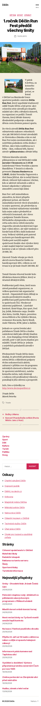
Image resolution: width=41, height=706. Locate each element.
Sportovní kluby (10, 567)
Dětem (13, 15)
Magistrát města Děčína (16, 502)
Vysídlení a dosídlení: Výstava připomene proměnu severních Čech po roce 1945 (20, 666)
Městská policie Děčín (15, 507)
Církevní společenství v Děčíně (17, 550)
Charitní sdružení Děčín (15, 480)
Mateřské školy (9, 553)
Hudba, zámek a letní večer (15, 688)
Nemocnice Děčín (13, 513)
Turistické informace (12, 571)
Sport (20, 15)
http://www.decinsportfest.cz (16, 388)
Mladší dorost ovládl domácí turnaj (19, 609)
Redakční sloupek (11, 557)
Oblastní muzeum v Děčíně (17, 518)
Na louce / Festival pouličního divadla (20, 629)
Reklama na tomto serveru (15, 560)
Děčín (5, 5)
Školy (5, 564)
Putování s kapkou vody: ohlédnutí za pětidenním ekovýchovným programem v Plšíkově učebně (20, 598)
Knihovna (9, 497)
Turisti (5, 449)
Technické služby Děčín (15, 523)
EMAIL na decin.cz (13, 491)
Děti (4, 442)
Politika (5, 452)
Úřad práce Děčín (13, 529)
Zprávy (27, 15)
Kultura (5, 446)
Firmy (5, 455)
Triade (8, 403)
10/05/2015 (22, 36)
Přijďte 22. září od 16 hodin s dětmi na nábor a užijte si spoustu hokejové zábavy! (20, 640)
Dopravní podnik (12, 486)
